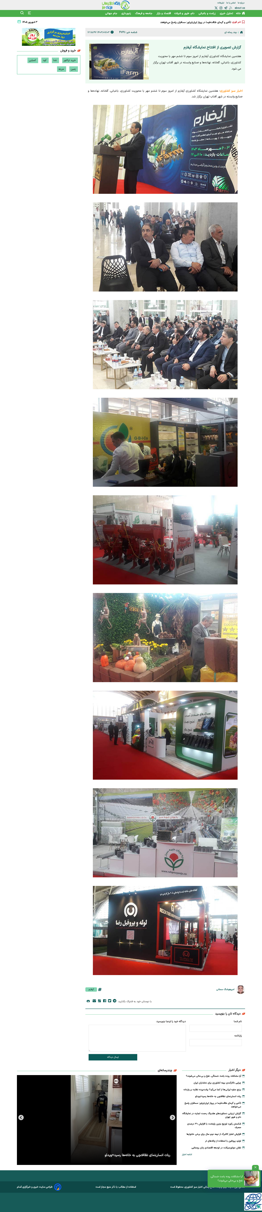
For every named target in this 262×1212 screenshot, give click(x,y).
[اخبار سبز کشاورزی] (116, 5)
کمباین (33, 60)
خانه (238, 13)
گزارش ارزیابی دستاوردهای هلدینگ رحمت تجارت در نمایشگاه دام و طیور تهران (191, 22)
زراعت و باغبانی (208, 13)
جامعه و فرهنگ (144, 13)
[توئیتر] (216, 8)
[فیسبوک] (104, 1001)
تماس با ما (231, 2)
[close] (255, 1167)
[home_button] (241, 32)
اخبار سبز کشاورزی (193, 1187)
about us (240, 8)
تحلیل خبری (226, 13)
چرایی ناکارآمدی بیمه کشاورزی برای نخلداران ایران (217, 1083)
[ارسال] (94, 1001)
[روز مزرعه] (48, 37)
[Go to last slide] (172, 1117)
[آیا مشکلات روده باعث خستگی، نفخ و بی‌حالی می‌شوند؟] (251, 1178)
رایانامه (238, 1036)
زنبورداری (126, 13)
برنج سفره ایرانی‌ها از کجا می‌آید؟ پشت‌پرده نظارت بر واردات (212, 1089)
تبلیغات (221, 2)
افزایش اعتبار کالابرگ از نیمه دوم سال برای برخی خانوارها (214, 1134)
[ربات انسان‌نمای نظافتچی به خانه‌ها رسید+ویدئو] (97, 1120)
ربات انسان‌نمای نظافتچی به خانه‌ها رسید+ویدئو (218, 1096)
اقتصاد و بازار (163, 13)
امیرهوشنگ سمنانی (225, 989)
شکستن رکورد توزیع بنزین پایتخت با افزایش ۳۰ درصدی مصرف (214, 1125)
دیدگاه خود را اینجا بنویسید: (171, 1021)
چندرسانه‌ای (165, 1070)
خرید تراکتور (70, 60)
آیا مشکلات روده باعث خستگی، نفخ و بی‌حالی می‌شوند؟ (226, 1179)
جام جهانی (111, 13)
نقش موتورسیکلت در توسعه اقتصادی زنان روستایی (216, 1148)
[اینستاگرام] (221, 8)
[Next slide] (21, 1117)
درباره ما (241, 2)
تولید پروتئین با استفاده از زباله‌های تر (223, 1141)
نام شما (238, 1021)
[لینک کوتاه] (99, 1001)
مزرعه (61, 69)
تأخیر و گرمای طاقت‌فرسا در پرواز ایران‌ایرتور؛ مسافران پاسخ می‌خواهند (212, 1105)
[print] (88, 1001)
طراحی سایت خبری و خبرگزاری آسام (35, 1187)
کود (45, 60)
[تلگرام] (225, 8)
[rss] (230, 8)
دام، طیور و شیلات (184, 13)
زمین (73, 69)
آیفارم (91, 989)
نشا (55, 60)
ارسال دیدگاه (113, 1057)
